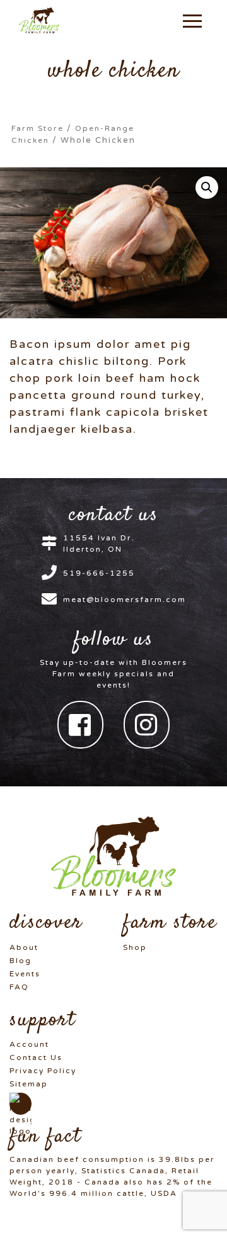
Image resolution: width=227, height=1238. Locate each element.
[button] (192, 20)
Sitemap (28, 1083)
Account (29, 1044)
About (23, 947)
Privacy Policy (42, 1070)
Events (24, 973)
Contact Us (35, 1057)
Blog (20, 960)
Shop (135, 947)
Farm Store (37, 128)
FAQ (19, 987)
